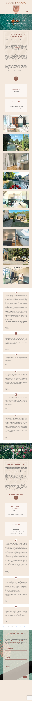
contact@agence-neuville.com (15, 642)
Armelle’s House (14, 640)
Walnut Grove (17, 47)
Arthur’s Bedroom (22, 640)
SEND (24, 677)
